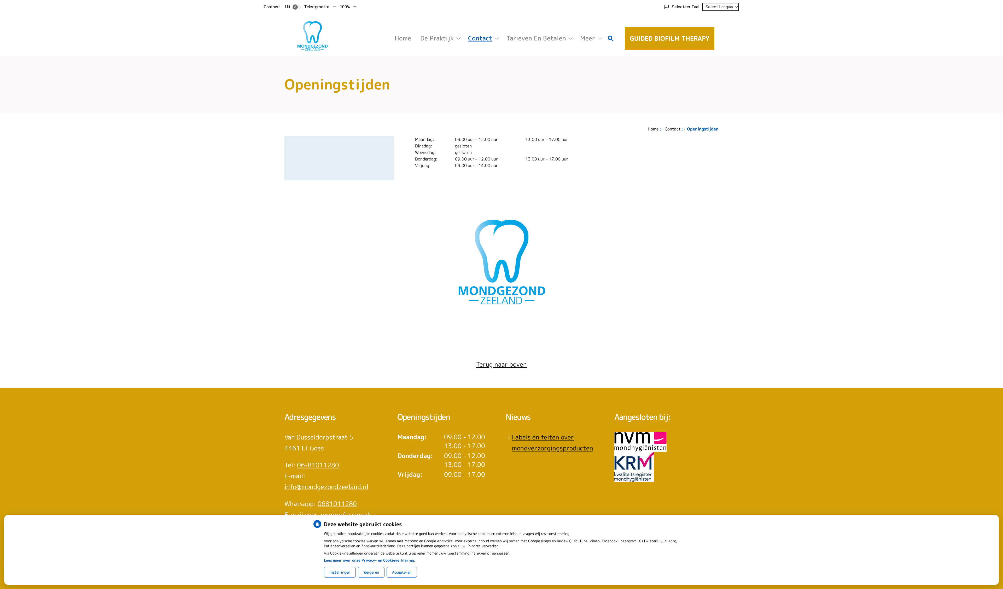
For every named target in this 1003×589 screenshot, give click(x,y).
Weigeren (371, 572)
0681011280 (337, 503)
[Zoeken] (610, 38)
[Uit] (297, 7)
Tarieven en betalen (536, 38)
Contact (480, 38)
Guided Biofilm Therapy (669, 38)
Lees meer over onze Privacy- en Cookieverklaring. (369, 560)
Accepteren (401, 572)
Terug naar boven (501, 364)
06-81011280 (318, 465)
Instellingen (339, 572)
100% (345, 6)
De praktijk (437, 38)
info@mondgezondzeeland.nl (326, 486)
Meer (587, 38)
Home (403, 38)
